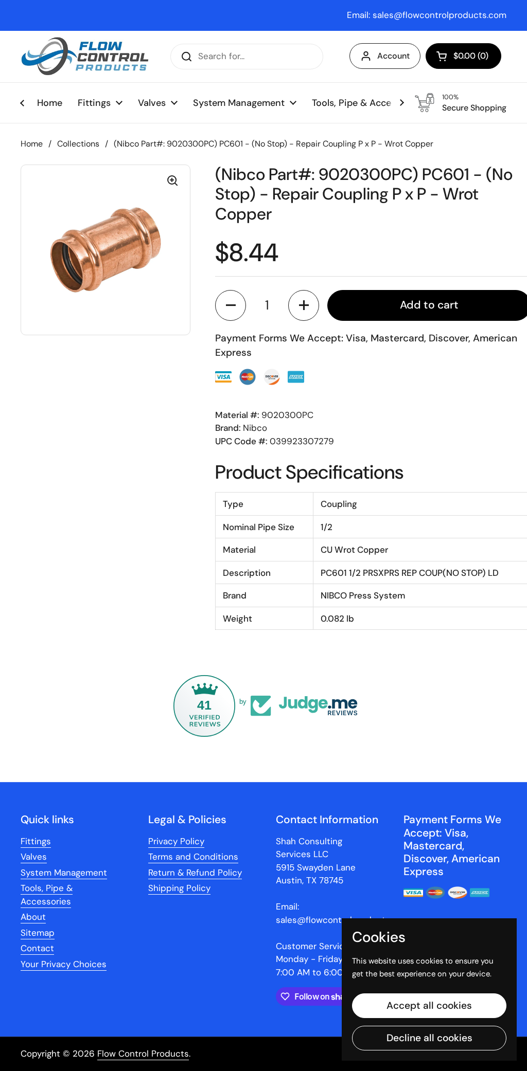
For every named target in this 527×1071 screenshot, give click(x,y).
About (33, 916)
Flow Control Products (143, 1053)
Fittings (36, 841)
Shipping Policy (179, 888)
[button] (463, 56)
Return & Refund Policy (195, 872)
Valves (34, 856)
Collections (78, 143)
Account (393, 55)
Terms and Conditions (193, 856)
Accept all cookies (429, 1005)
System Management (64, 872)
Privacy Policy (176, 841)
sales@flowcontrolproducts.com (439, 15)
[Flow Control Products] (85, 56)
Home (32, 143)
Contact (37, 948)
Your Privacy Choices (64, 964)
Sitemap (38, 932)
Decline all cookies (429, 1037)
